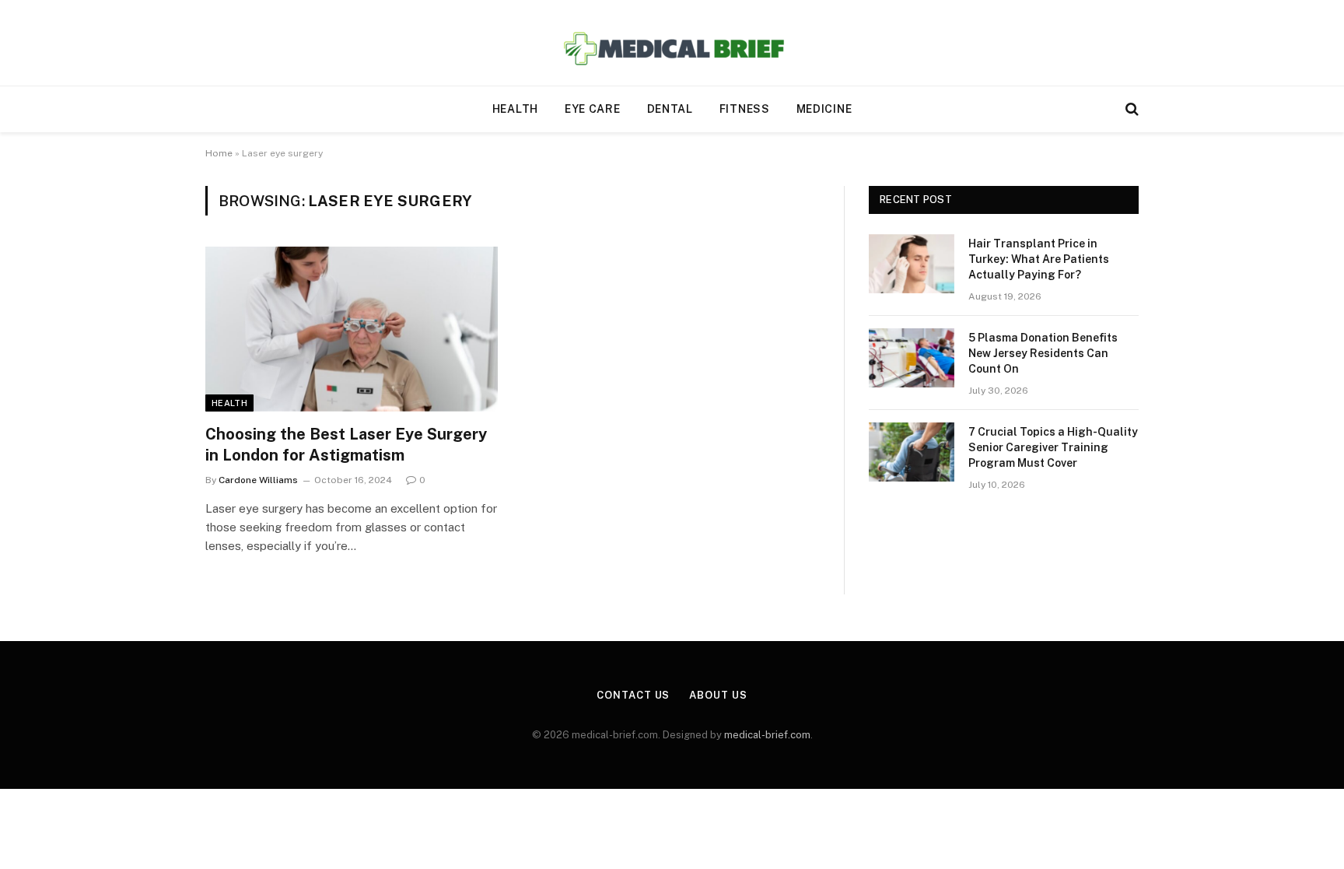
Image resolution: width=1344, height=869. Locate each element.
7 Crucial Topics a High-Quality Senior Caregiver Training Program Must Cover (1053, 447)
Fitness (744, 109)
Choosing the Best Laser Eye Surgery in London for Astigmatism (346, 444)
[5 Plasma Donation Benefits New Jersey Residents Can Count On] (911, 357)
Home (219, 153)
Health (515, 109)
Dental (670, 109)
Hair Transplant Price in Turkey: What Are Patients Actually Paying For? (1038, 259)
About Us (718, 695)
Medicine (824, 109)
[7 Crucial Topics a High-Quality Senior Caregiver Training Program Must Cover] (911, 452)
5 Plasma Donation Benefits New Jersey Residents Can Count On (1043, 353)
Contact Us (633, 695)
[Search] (1130, 109)
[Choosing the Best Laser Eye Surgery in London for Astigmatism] (351, 329)
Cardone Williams (258, 480)
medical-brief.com (767, 735)
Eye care (593, 109)
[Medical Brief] (672, 43)
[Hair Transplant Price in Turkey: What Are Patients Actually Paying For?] (911, 263)
